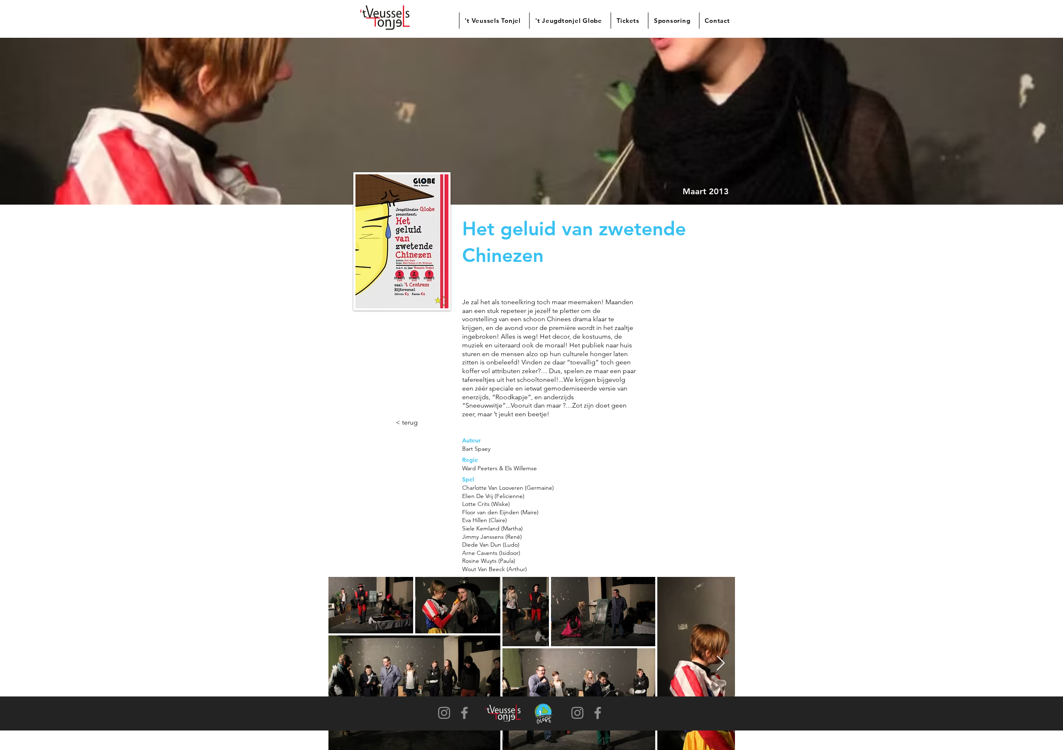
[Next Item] (720, 663)
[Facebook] (464, 713)
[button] (492, 20)
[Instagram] (444, 713)
